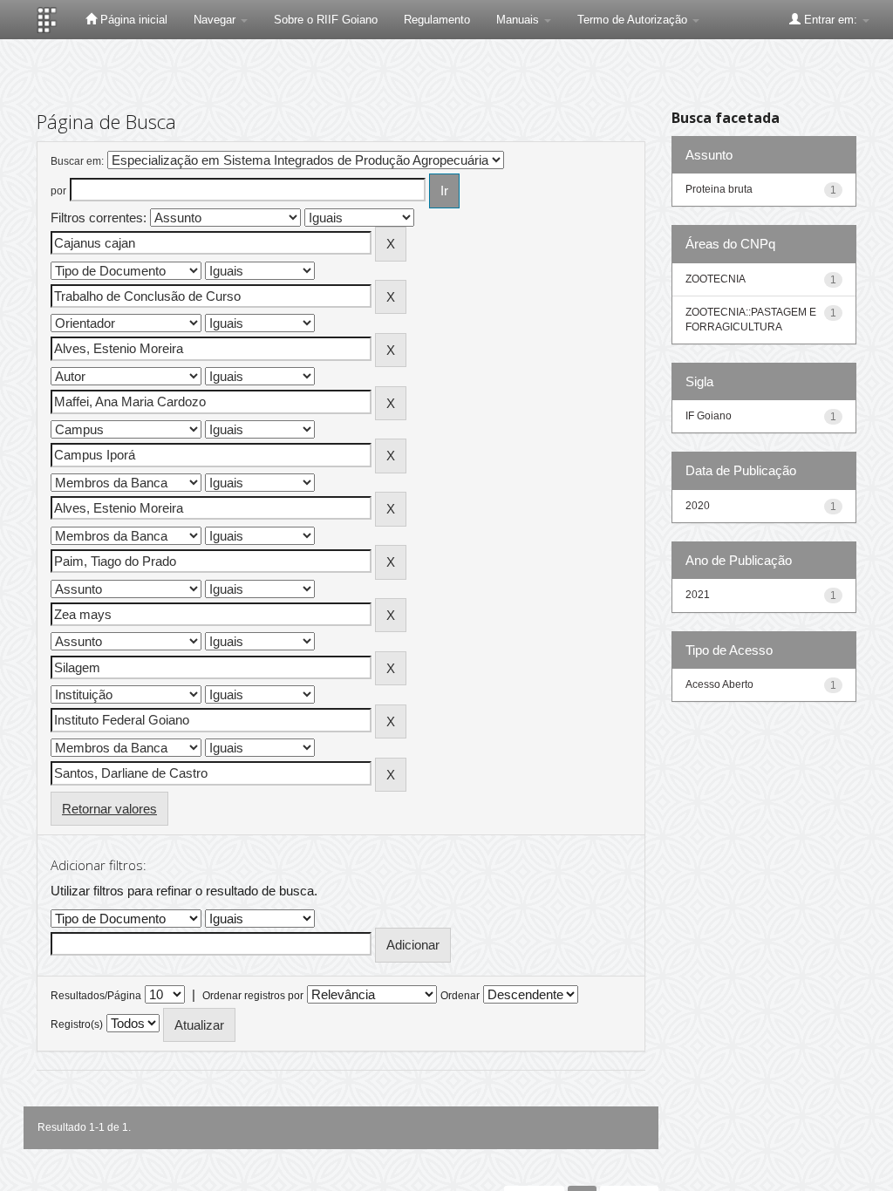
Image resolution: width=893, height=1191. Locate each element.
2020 (697, 506)
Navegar (216, 19)
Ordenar (460, 996)
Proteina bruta (719, 189)
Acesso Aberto (719, 684)
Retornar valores (109, 808)
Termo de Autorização (634, 19)
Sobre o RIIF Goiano (326, 19)
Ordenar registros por (252, 996)
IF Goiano (708, 416)
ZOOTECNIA (715, 279)
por (58, 191)
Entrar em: (831, 19)
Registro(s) (77, 1024)
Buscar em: (77, 161)
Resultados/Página (96, 996)
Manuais (519, 19)
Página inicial (132, 19)
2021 (697, 595)
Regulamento (437, 19)
